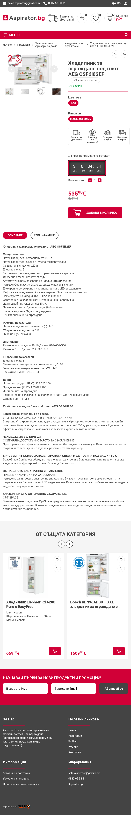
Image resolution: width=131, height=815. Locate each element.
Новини (73, 746)
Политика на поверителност (21, 784)
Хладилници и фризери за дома (46, 45)
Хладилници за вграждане (74, 45)
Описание (15, 235)
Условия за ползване (16, 778)
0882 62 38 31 (57, 3)
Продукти (23, 44)
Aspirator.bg (75, 784)
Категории (75, 735)
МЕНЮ (14, 35)
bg (119, 3)
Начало (7, 44)
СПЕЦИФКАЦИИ (44, 235)
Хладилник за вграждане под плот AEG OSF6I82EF (108, 45)
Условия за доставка (16, 773)
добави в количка (101, 212)
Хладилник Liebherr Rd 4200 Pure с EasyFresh (30, 604)
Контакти (74, 752)
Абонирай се (114, 688)
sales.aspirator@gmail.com (23, 3)
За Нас (72, 741)
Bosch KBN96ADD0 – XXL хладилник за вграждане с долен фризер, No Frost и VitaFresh (94, 604)
